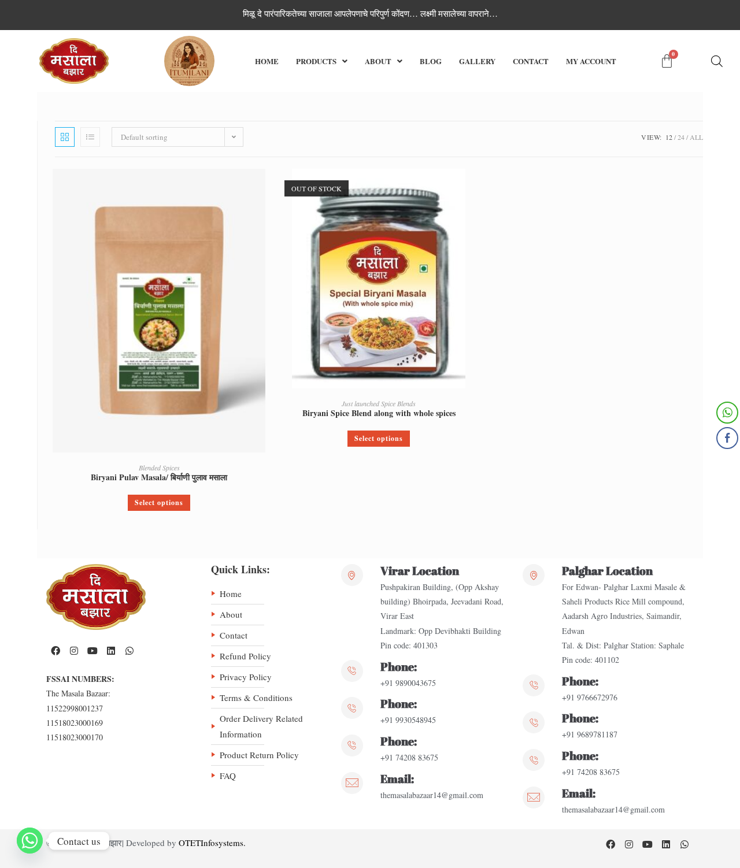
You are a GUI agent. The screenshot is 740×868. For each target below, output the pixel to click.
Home (267, 60)
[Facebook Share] (727, 438)
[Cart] (667, 61)
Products (316, 60)
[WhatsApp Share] (727, 413)
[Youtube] (92, 650)
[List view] (90, 137)
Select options (159, 502)
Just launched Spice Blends (379, 403)
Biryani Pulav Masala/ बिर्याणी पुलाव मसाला (159, 477)
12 (668, 137)
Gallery (477, 60)
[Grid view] (65, 137)
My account (591, 60)
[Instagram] (74, 650)
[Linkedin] (111, 650)
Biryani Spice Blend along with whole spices (379, 413)
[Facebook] (55, 650)
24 (681, 137)
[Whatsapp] (129, 650)
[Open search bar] (717, 60)
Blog (431, 60)
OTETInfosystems (211, 842)
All (696, 137)
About (378, 60)
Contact (531, 60)
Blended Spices (159, 467)
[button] (321, 61)
